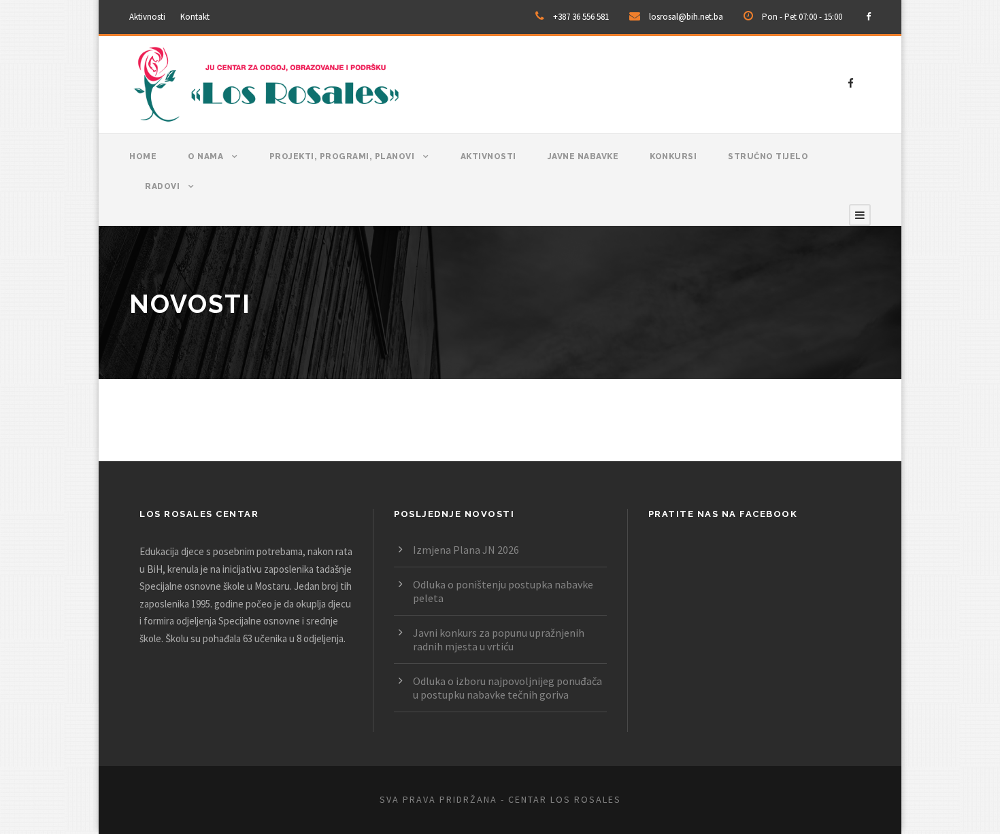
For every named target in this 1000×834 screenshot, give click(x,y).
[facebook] (868, 16)
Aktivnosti (147, 16)
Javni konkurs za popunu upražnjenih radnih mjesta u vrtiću (498, 639)
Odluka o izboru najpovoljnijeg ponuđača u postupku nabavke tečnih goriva (507, 687)
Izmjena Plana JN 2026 (466, 549)
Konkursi (673, 156)
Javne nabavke (583, 156)
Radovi (162, 186)
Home (142, 156)
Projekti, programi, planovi (342, 156)
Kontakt (195, 16)
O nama (205, 156)
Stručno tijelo (768, 156)
